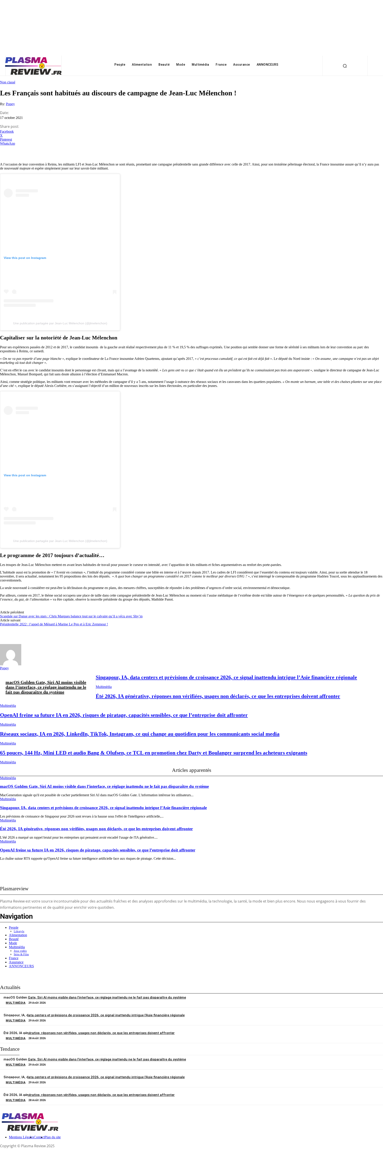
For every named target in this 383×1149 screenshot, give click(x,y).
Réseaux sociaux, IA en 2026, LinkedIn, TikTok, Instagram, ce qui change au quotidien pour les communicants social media (139, 734)
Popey (10, 104)
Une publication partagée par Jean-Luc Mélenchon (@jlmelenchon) (60, 323)
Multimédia (104, 687)
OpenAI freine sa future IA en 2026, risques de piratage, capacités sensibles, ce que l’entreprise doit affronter (124, 715)
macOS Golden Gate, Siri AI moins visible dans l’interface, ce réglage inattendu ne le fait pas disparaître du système (46, 687)
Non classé (7, 82)
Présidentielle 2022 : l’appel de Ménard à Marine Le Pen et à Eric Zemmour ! (54, 624)
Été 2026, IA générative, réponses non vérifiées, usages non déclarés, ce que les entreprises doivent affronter (218, 696)
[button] (345, 65)
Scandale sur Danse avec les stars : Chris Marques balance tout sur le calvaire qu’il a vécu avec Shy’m (71, 616)
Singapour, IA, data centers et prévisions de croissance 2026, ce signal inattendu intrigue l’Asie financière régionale (226, 677)
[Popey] (10, 664)
